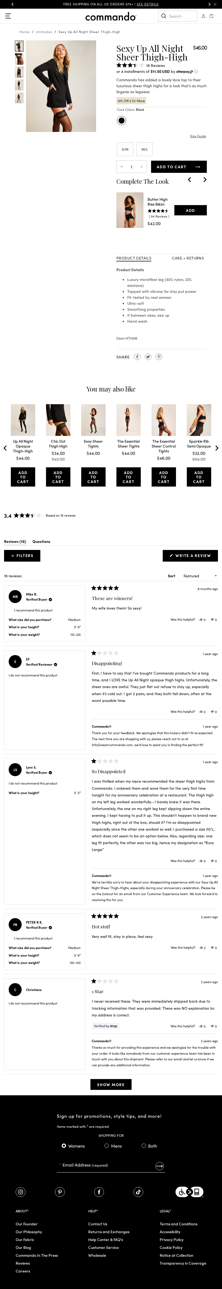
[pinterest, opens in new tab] (60, 1192)
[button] (215, 4)
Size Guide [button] (198, 136)
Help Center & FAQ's (105, 1239)
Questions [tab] (41, 542)
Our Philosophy (29, 1231)
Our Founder (27, 1223)
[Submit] (159, 1166)
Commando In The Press (37, 1255)
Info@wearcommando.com (112, 744)
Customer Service (103, 1247)
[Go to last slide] (189, 179)
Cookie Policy (171, 1247)
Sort (172, 575)
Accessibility (170, 1231)
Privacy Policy (172, 1239)
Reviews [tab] (15, 542)
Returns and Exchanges (108, 1231)
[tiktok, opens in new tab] (138, 1192)
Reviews (23, 1263)
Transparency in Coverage (183, 1263)
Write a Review (194, 557)
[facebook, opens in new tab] (99, 1192)
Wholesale (97, 1255)
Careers (23, 1271)
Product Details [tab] (133, 258)
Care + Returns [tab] (188, 258)
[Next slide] (204, 179)
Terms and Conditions (178, 1223)
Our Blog (23, 1247)
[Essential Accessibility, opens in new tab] (189, 1192)
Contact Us (97, 1223)
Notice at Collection (176, 1255)
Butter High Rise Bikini (158, 201)
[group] (111, 4)
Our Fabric (25, 1239)
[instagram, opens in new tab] (20, 1192)
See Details (148, 4)
